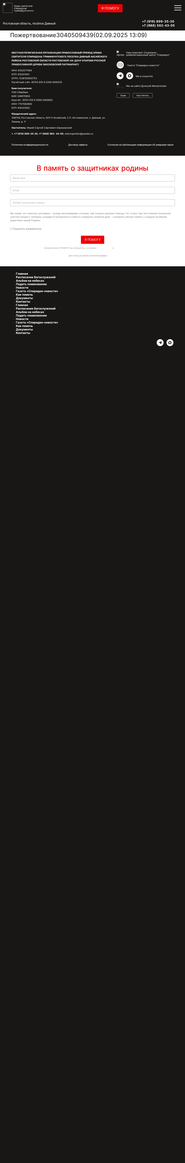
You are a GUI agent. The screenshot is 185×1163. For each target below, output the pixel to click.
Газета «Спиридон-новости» (37, 291)
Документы (24, 298)
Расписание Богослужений (36, 277)
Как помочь (24, 294)
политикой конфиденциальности (127, 248)
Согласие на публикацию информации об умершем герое (140, 144)
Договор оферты (77, 144)
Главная (22, 273)
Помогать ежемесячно (27, 229)
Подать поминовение (31, 284)
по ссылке (112, 256)
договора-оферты (104, 248)
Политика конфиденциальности (30, 144)
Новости (22, 287)
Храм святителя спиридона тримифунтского (24, 8)
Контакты (23, 301)
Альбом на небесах (30, 280)
